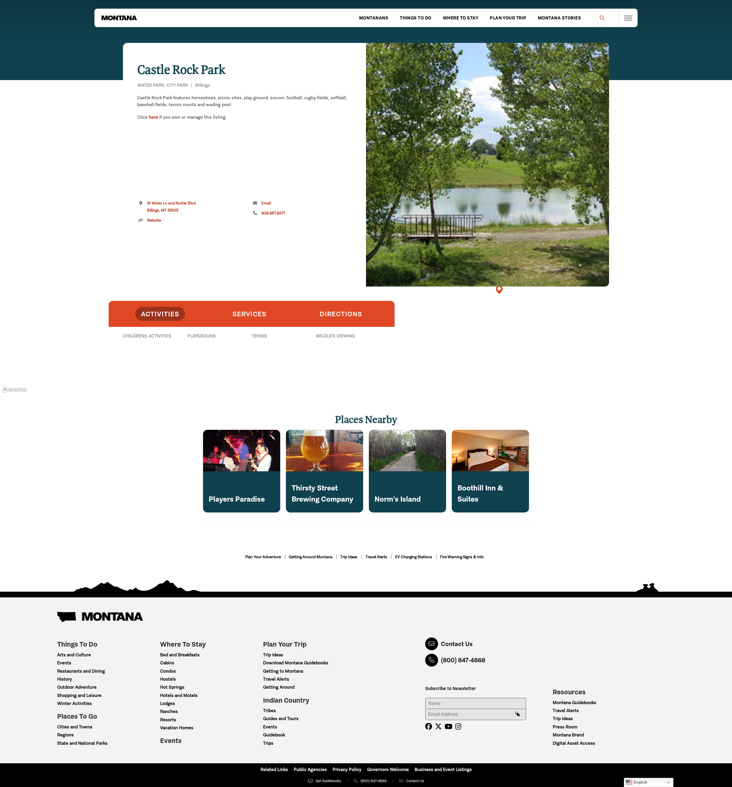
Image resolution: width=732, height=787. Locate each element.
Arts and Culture (74, 654)
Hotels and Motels (179, 695)
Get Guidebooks (328, 781)
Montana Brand (568, 735)
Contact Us (457, 644)
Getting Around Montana (311, 557)
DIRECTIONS (341, 314)
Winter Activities (74, 703)
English (639, 782)
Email (266, 203)
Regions (65, 735)
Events (64, 662)
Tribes (269, 710)
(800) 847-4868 (463, 660)
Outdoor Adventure (77, 687)
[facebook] (428, 727)
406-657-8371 (273, 213)
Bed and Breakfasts (180, 654)
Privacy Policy (347, 769)
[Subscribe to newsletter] (517, 714)
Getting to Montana (283, 671)
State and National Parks (82, 743)
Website (154, 220)
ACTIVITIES (160, 314)
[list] (251, 365)
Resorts (168, 719)
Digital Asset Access (574, 743)
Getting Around (279, 687)
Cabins (167, 662)
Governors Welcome (388, 769)
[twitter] (438, 727)
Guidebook (274, 735)
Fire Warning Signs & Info (462, 557)
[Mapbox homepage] (14, 389)
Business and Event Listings (443, 769)
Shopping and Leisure (79, 695)
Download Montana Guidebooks (295, 662)
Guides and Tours (281, 718)
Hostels (168, 679)
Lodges (167, 703)
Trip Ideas (349, 557)
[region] (487, 165)
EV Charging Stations (414, 557)
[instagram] (458, 727)
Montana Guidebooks (574, 702)
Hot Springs (172, 687)
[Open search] (602, 17)
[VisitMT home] (119, 18)
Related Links (274, 769)
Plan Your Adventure (263, 557)
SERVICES (249, 314)
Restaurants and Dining (81, 671)
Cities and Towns (74, 727)
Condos (168, 671)
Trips (268, 743)
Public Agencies (310, 769)
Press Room (565, 727)
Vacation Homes (176, 727)
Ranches (169, 711)
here (153, 117)
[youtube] (448, 727)
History (64, 679)
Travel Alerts (376, 557)
